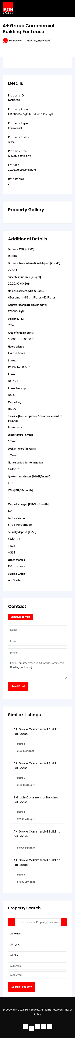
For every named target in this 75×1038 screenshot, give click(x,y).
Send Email (18, 686)
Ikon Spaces (15, 41)
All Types (15, 945)
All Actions (16, 934)
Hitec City (32, 41)
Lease (11, 142)
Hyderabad (44, 41)
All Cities (14, 955)
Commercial (15, 128)
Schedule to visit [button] (20, 617)
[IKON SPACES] (8, 8)
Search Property (22, 987)
